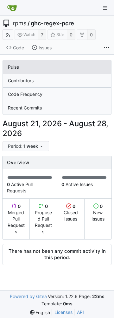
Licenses (63, 312)
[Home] (12, 8)
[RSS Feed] (8, 34)
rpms (19, 23)
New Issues (98, 212)
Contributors (21, 80)
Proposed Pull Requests (43, 218)
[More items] (106, 47)
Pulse (13, 67)
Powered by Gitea (28, 296)
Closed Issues (71, 212)
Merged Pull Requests (16, 218)
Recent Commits (25, 107)
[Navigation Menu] (105, 8)
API (80, 312)
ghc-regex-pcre (52, 23)
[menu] (26, 146)
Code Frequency (25, 94)
